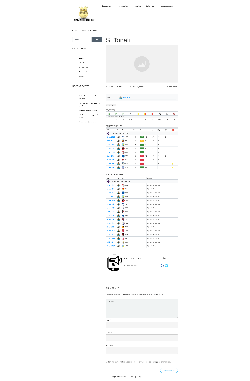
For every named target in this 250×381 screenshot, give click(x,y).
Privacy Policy (135, 377)
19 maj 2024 (111, 185)
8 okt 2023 (110, 141)
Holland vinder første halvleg (87, 122)
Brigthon (81, 76)
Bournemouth (83, 72)
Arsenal (81, 58)
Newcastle (126, 97)
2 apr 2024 (110, 215)
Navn (108, 320)
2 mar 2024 (111, 227)
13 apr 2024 (111, 208)
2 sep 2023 (110, 156)
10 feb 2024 (111, 238)
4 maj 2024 (110, 196)
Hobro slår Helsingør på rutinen (88, 110)
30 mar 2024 (111, 219)
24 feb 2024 (111, 231)
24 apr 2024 (111, 204)
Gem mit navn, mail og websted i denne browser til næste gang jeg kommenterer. (139, 362)
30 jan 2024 (111, 246)
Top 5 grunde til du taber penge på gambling (89, 104)
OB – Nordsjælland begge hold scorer (88, 116)
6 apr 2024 (110, 212)
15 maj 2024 (111, 189)
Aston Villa (82, 63)
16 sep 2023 (111, 152)
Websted (109, 345)
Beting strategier (84, 67)
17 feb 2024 (111, 234)
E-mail (109, 333)
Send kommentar (169, 370)
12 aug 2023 (111, 167)
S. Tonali (118, 40)
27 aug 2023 (111, 160)
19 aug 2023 (111, 163)
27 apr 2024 (111, 200)
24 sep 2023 (111, 148)
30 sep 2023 (111, 144)
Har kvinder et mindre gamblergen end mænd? (89, 97)
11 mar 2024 (111, 223)
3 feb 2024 (110, 242)
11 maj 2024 (111, 193)
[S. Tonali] (142, 63)
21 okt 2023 (111, 137)
